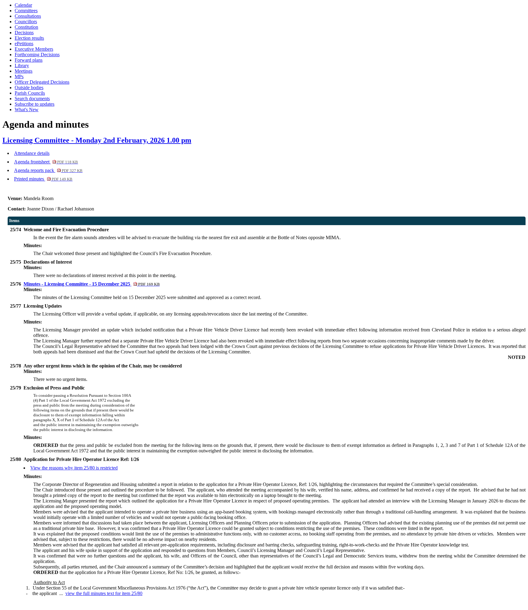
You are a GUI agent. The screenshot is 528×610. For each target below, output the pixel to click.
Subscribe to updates (34, 104)
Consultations (28, 16)
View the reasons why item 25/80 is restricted (74, 467)
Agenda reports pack (48, 170)
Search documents (32, 98)
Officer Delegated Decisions (42, 82)
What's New (26, 109)
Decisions (24, 32)
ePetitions (24, 43)
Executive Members (34, 49)
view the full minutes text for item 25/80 (103, 593)
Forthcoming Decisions (37, 54)
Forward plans (28, 60)
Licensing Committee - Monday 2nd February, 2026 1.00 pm (96, 140)
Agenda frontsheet (46, 161)
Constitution (26, 27)
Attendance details (32, 153)
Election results (29, 38)
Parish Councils (30, 93)
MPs (19, 76)
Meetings (23, 71)
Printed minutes (43, 178)
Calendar (23, 5)
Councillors (26, 21)
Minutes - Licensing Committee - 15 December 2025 (92, 284)
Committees (26, 10)
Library (22, 65)
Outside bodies (29, 87)
